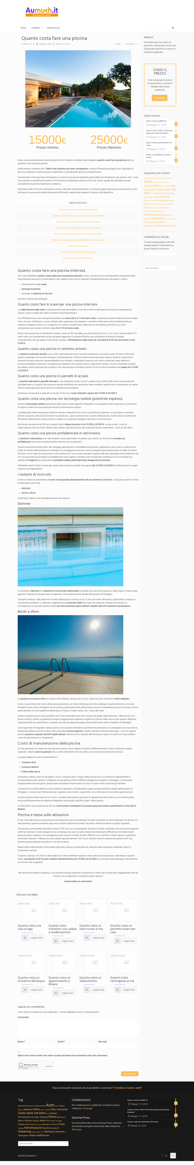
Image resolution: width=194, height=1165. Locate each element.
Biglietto (148, 186)
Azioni (155, 182)
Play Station (164, 208)
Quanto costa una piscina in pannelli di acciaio (78, 227)
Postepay (161, 211)
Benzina (166, 182)
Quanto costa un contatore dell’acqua (31, 979)
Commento (23, 1017)
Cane (156, 185)
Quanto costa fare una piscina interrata (78, 209)
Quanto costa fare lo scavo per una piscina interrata (78, 215)
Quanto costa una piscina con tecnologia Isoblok (78, 233)
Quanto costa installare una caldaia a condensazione (63, 929)
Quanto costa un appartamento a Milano (59, 981)
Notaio (147, 204)
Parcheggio (162, 204)
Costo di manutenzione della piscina (78, 252)
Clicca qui (87, 1108)
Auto (148, 181)
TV (166, 222)
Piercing (152, 208)
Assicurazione (165, 178)
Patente (170, 204)
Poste (154, 211)
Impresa (157, 197)
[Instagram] (166, 1156)
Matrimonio (148, 201)
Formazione (168, 193)
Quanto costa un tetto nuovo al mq (91, 927)
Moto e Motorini (160, 200)
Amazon (157, 178)
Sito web (102, 1041)
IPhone (166, 196)
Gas (145, 197)
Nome (21, 1041)
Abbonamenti (149, 178)
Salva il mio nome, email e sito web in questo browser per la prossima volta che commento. (63, 1055)
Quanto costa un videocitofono (90, 979)
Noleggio (170, 201)
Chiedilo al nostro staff (128, 1087)
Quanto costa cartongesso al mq (122, 979)
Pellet (146, 208)
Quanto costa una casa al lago (29, 927)
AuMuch (43, 44)
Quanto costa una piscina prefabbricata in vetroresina (78, 240)
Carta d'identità (165, 186)
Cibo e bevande (59, 1109)
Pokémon (147, 211)
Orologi (156, 204)
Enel (152, 193)
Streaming (156, 218)
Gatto (150, 197)
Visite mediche (163, 225)
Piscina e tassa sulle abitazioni (78, 258)
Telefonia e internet (154, 222)
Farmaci (158, 193)
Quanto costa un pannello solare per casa (123, 929)
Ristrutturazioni (153, 214)
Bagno (160, 182)
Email (61, 1041)
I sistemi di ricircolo (78, 246)
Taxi (174, 219)
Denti (147, 193)
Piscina (157, 208)
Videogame (149, 226)
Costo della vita (166, 189)
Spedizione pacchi (51, 1128)
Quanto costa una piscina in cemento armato (78, 221)
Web (173, 226)
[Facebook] (162, 1156)
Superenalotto (168, 219)
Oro (152, 204)
